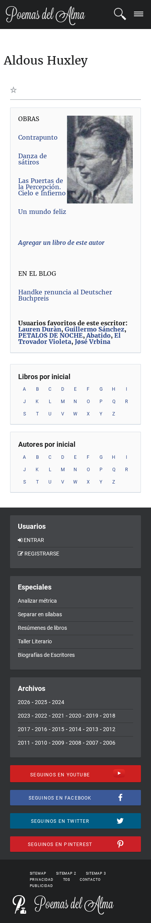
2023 (24, 715)
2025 (41, 702)
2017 (24, 729)
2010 (41, 742)
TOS (66, 880)
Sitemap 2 (66, 873)
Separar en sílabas (40, 614)
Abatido (98, 335)
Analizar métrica (37, 600)
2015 (58, 729)
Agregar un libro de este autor (61, 242)
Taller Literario (35, 641)
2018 (109, 715)
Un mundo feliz (42, 211)
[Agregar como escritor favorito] (15, 90)
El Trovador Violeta (69, 338)
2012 (109, 729)
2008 (75, 742)
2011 (24, 742)
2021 (58, 715)
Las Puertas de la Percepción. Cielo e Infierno (42, 187)
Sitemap (38, 873)
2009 (58, 742)
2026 (24, 702)
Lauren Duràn (39, 329)
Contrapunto (38, 137)
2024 (58, 702)
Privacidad (41, 880)
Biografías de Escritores (46, 655)
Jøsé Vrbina (92, 341)
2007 (92, 742)
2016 (41, 729)
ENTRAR (34, 540)
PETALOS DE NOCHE (50, 335)
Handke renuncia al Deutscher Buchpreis (65, 295)
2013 (92, 729)
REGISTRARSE (41, 553)
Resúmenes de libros (42, 628)
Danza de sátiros (32, 159)
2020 (75, 715)
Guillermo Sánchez (94, 329)
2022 (41, 715)
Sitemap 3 (96, 873)
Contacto (90, 880)
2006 (109, 742)
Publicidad (41, 886)
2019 (92, 715)
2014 (75, 729)
